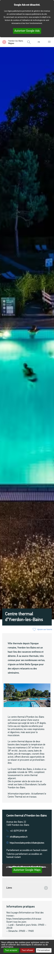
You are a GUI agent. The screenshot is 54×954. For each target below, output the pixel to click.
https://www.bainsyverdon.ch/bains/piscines (27, 843)
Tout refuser (27, 950)
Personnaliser (43, 950)
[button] (29, 42)
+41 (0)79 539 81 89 (18, 831)
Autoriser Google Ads (27, 30)
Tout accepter (11, 950)
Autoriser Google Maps (27, 870)
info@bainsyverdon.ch (18, 837)
